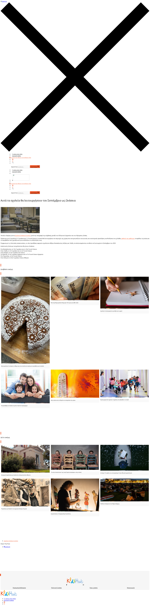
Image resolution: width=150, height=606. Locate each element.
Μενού (14, 173)
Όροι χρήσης (94, 588)
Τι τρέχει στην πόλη (17, 154)
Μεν (13, 182)
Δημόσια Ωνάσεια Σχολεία (22, 235)
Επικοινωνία (131, 588)
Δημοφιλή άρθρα (16, 156)
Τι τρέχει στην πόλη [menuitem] (10, 599)
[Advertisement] (75, 420)
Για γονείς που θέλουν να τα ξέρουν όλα (20, 157)
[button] (13, 163)
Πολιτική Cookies (56, 588)
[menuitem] (4, 602)
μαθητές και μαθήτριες (128, 238)
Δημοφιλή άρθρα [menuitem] (9, 600)
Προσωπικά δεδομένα (19, 588)
